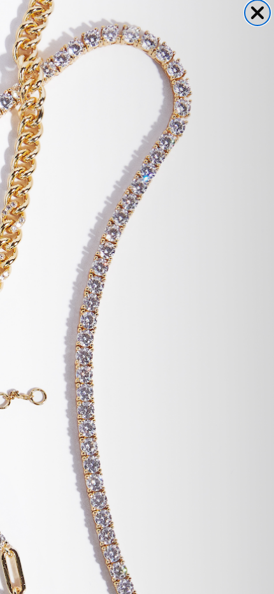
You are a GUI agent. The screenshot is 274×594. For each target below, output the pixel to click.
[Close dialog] (257, 12)
